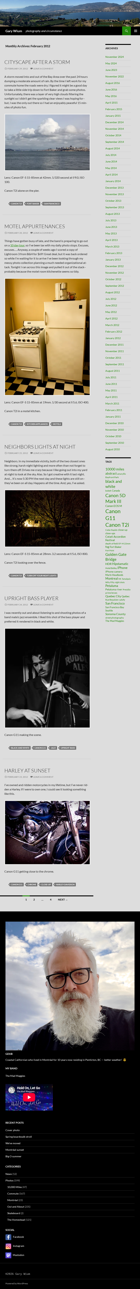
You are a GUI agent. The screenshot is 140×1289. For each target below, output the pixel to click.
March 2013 (112, 246)
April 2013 (111, 239)
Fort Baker (33, 203)
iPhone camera (113, 571)
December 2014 (114, 122)
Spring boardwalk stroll (18, 1136)
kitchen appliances (37, 424)
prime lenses (111, 593)
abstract (111, 473)
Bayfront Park (112, 477)
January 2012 (113, 338)
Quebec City (113, 596)
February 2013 (113, 253)
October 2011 (113, 357)
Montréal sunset (14, 1149)
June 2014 (111, 161)
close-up (46, 884)
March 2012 (112, 325)
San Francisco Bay (114, 607)
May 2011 (111, 390)
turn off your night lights (41, 575)
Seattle (109, 610)
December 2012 (114, 266)
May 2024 (111, 63)
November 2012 (114, 272)
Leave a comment (43, 68)
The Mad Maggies (114, 620)
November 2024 (114, 56)
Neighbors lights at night (39, 447)
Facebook (18, 1236)
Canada (116, 490)
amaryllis (121, 474)
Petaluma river (113, 589)
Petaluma (111, 586)
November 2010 (114, 429)
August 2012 (112, 292)
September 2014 (114, 141)
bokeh (108, 490)
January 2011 (113, 416)
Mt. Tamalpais (124, 579)
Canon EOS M (113, 505)
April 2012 (111, 318)
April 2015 (111, 102)
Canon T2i (16, 203)
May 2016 (111, 96)
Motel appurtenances (34, 226)
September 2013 (114, 207)
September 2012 (114, 285)
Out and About (15, 1206)
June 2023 (111, 69)
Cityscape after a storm (37, 62)
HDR (108, 563)
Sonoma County (115, 614)
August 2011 (112, 370)
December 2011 (114, 344)
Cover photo (12, 1130)
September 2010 (114, 442)
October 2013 (113, 200)
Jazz (53, 748)
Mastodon (18, 1254)
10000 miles (114, 469)
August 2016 (112, 82)
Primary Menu (135, 31)
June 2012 (111, 305)
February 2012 (113, 331)
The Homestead (16, 1219)
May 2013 (111, 233)
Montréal (12, 1200)
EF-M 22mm (124, 543)
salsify (122, 600)
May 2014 (111, 168)
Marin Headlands (114, 574)
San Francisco (52, 203)
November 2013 (114, 194)
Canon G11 (40, 748)
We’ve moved (12, 1143)
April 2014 (111, 174)
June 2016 (111, 89)
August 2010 (112, 449)
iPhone (122, 568)
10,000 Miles (14, 1187)
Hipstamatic (120, 564)
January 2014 (113, 181)
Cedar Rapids (111, 530)
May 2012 (111, 311)
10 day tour (17, 245)
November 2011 (114, 351)
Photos (9, 1180)
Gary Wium (13, 31)
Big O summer (13, 1156)
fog (107, 546)
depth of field (111, 543)
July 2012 (110, 298)
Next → (63, 899)
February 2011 (113, 410)
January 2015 (113, 115)
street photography (114, 617)
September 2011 (114, 364)
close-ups (110, 533)
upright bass (68, 748)
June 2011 (111, 383)
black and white (20, 748)
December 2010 (114, 423)
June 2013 (111, 226)
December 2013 (114, 187)
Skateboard (13, 1213)
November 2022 (114, 76)
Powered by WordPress (16, 1283)
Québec (126, 596)
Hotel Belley (111, 568)
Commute (13, 1193)
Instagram (18, 1245)
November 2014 (114, 128)
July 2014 (110, 154)
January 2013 (113, 259)
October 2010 (113, 436)
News (8, 1173)
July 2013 (110, 220)
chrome (32, 884)
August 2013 (112, 213)
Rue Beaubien (112, 599)
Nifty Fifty (109, 582)
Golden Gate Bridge (116, 557)
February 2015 (113, 109)
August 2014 (112, 148)
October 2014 (113, 135)
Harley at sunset (27, 770)
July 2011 (110, 377)
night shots (120, 582)
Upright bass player (31, 598)
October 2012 (113, 279)
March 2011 (112, 403)
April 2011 (111, 396)
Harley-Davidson (65, 884)
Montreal (111, 578)
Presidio (127, 589)
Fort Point (109, 550)
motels (57, 424)
